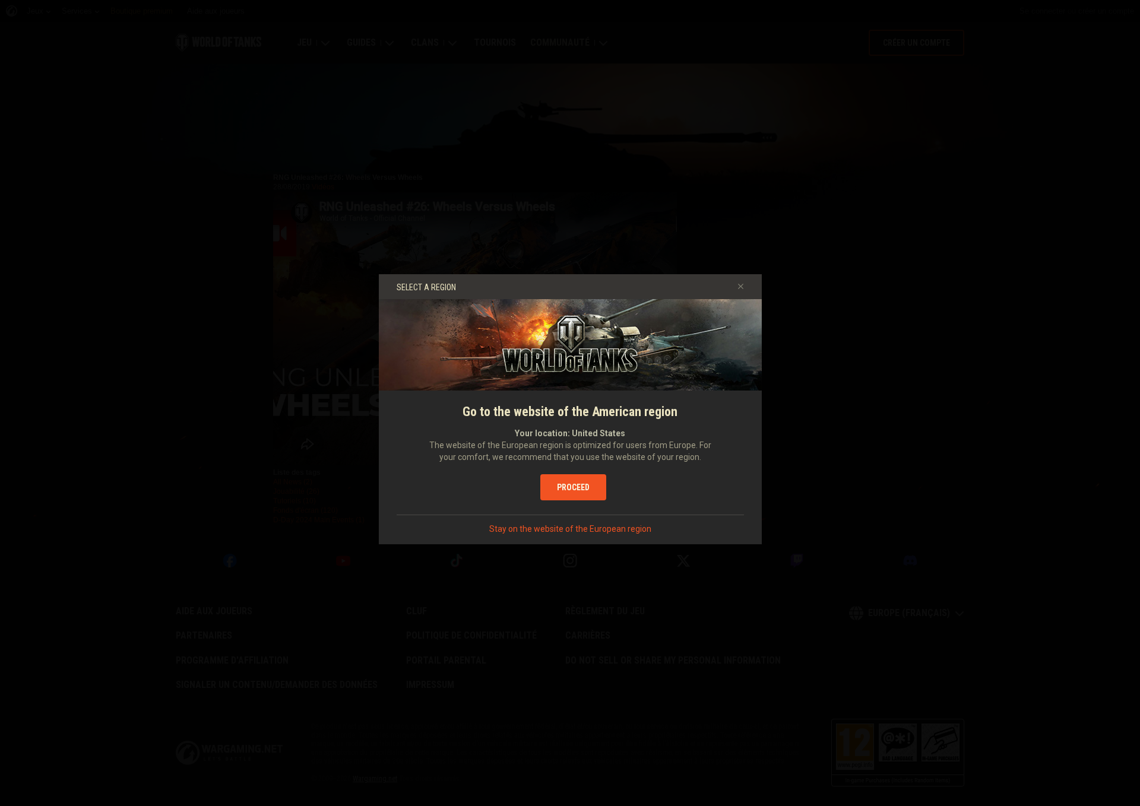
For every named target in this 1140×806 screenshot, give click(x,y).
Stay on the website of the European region (570, 529)
